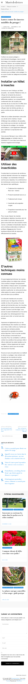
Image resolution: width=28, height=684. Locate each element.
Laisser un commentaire (7, 28)
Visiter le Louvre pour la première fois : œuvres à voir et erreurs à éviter (15, 465)
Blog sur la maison (8, 509)
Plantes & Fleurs (6, 16)
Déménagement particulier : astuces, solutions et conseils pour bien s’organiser (15, 481)
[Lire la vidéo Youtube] (14, 153)
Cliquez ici (10, 229)
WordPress (19, 681)
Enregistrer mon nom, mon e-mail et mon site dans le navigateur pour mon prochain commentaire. (12, 657)
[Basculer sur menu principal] (2, 2)
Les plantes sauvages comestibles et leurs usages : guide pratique (13, 592)
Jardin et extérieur (13, 413)
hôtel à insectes (5, 138)
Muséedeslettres (14, 2)
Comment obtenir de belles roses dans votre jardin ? (12, 552)
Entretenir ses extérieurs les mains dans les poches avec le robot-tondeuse (12, 515)
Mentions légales (21, 675)
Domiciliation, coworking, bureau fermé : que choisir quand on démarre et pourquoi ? (15, 473)
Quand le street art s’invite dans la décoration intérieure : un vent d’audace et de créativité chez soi (15, 456)
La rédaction (6, 26)
